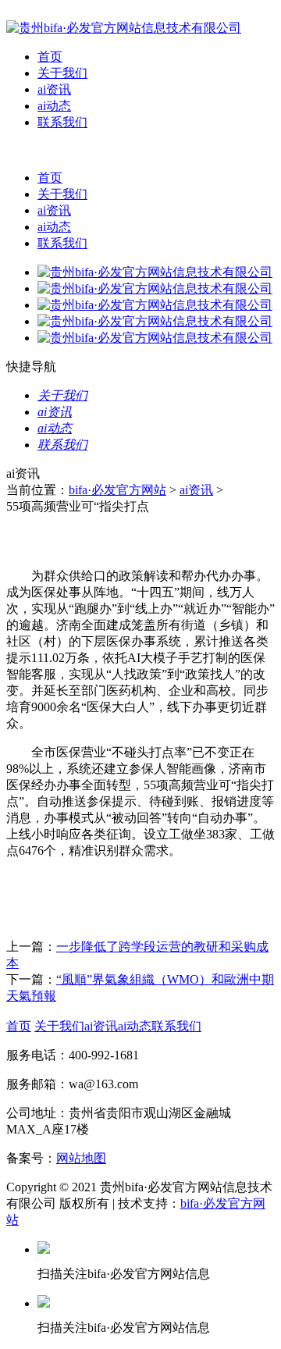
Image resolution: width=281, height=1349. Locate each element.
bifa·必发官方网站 (117, 490)
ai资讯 (54, 89)
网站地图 (81, 1158)
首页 (49, 56)
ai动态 (54, 105)
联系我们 (62, 122)
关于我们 (62, 73)
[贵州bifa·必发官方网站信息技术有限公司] (123, 27)
